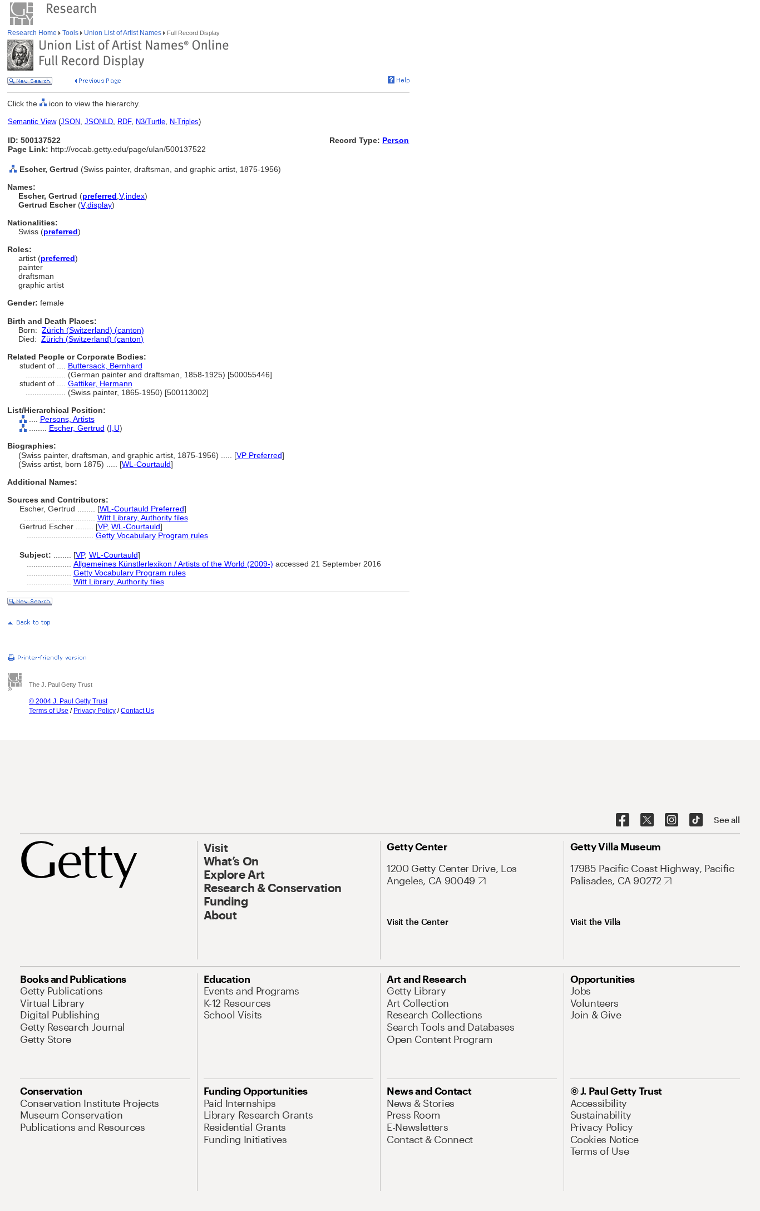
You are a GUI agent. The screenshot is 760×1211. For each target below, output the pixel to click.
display (99, 204)
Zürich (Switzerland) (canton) (93, 330)
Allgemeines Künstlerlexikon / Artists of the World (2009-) (173, 563)
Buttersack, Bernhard (105, 365)
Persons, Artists (67, 419)
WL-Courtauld (146, 464)
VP (102, 526)
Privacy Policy (94, 711)
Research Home (32, 33)
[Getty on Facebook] (622, 820)
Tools (70, 33)
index (135, 195)
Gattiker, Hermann (100, 383)
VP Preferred (259, 455)
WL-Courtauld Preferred (142, 508)
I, (112, 428)
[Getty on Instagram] (671, 820)
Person (395, 140)
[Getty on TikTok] (696, 820)
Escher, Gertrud (77, 428)
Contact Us (137, 711)
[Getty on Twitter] (647, 820)
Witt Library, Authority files (142, 517)
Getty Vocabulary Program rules (152, 535)
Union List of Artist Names (122, 33)
